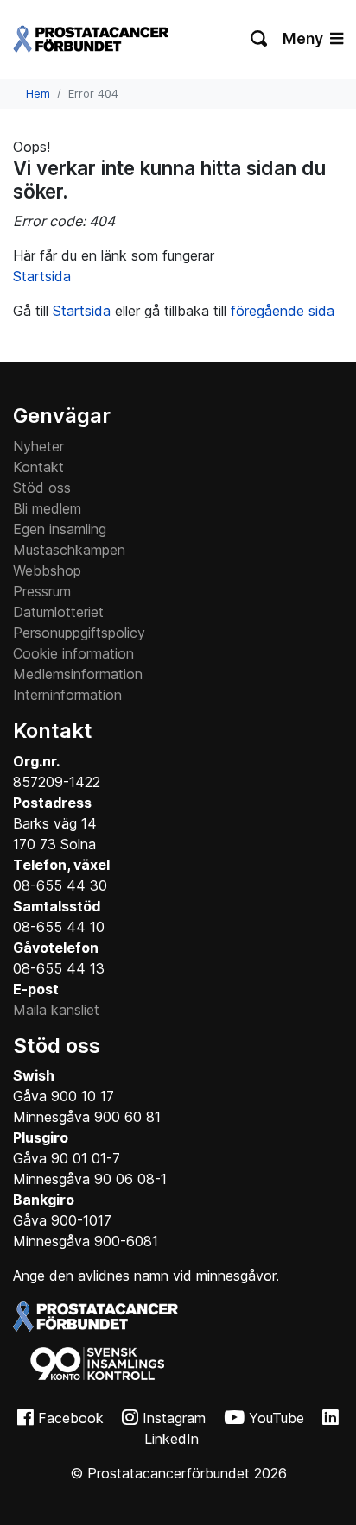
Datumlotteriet (58, 612)
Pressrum (42, 591)
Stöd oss (42, 487)
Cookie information (73, 653)
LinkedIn (171, 1438)
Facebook (71, 1418)
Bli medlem (47, 508)
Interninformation (67, 694)
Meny (305, 38)
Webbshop (47, 570)
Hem (38, 93)
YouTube (276, 1418)
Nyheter (38, 446)
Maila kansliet (56, 1009)
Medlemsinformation (78, 674)
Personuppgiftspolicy (79, 632)
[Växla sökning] (260, 39)
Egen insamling (59, 529)
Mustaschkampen (69, 549)
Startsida (42, 276)
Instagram (174, 1418)
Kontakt (38, 467)
